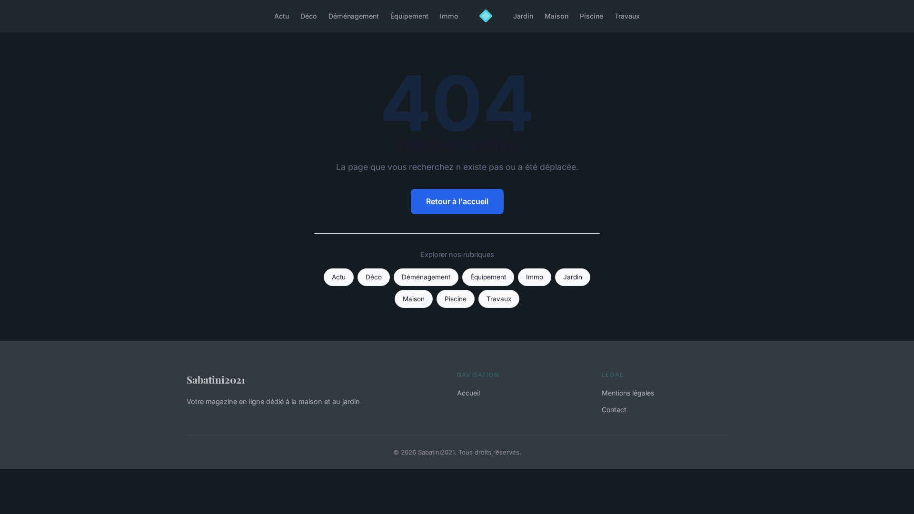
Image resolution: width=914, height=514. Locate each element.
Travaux (627, 16)
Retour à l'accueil (457, 201)
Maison (556, 16)
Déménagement (353, 16)
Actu (281, 16)
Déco (308, 16)
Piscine (591, 16)
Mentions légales (628, 393)
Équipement (409, 16)
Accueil (468, 393)
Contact (614, 409)
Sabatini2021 (216, 379)
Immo (449, 16)
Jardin (523, 16)
